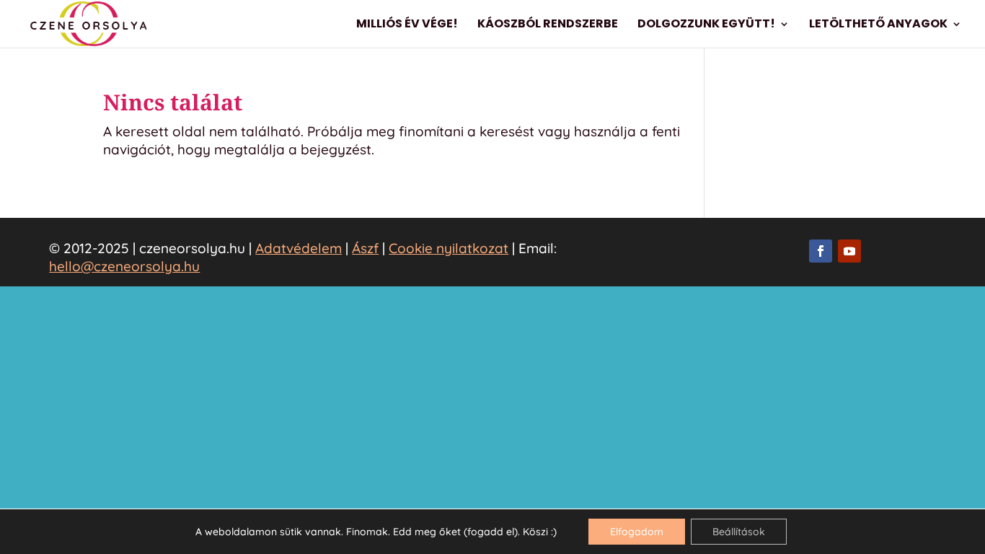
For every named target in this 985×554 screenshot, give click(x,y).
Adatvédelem (298, 248)
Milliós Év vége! (407, 25)
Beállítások (738, 531)
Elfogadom (636, 531)
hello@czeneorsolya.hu (124, 266)
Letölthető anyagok (878, 25)
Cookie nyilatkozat (448, 248)
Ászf (365, 248)
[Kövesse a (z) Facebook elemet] (820, 251)
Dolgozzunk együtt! (706, 25)
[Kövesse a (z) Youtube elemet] (849, 251)
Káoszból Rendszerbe (547, 25)
